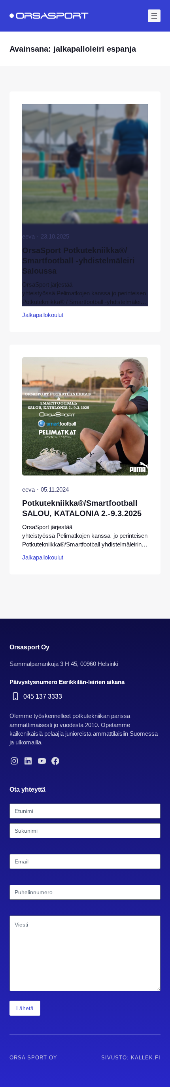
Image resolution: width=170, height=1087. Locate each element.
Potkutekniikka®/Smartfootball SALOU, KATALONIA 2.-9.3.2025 (82, 508)
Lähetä (25, 1008)
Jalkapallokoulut (42, 315)
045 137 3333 (42, 696)
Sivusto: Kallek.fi (131, 1058)
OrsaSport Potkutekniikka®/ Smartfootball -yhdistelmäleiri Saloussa (78, 260)
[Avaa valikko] (154, 15)
